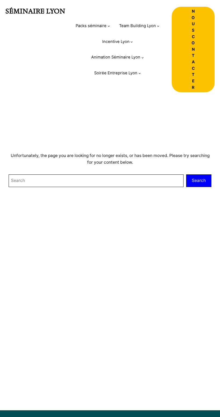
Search (199, 180)
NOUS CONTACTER (193, 49)
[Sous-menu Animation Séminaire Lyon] (142, 57)
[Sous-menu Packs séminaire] (109, 26)
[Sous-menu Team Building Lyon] (158, 26)
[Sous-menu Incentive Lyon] (131, 42)
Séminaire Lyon (35, 11)
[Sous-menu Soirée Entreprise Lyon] (139, 73)
